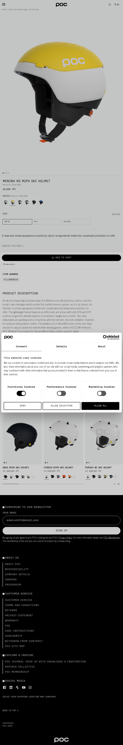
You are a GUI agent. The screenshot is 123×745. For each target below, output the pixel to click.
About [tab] (102, 346)
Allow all (100, 406)
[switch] (61, 393)
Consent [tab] (21, 346)
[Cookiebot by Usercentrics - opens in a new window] (105, 337)
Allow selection (61, 406)
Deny (23, 406)
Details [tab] (61, 346)
